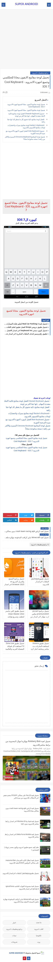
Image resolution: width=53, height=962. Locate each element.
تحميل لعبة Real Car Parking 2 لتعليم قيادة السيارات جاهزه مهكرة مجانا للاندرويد (25, 324)
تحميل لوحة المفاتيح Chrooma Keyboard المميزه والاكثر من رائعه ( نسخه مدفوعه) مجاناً (25, 138)
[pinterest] (24, 958)
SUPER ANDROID (26, 4)
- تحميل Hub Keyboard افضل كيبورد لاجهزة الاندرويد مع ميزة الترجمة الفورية (25, 132)
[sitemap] (28, 958)
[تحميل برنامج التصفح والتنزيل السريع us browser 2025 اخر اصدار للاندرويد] (14, 567)
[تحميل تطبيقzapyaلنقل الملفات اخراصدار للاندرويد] (39, 567)
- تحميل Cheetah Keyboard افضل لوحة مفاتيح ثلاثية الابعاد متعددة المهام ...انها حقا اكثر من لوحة (26, 114)
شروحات (14, 942)
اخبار (14, 922)
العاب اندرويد (38, 929)
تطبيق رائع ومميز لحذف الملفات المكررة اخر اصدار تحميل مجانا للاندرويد (25, 334)
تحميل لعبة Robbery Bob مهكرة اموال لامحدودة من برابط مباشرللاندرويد (28, 743)
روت (38, 942)
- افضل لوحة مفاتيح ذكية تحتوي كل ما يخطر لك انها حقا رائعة (26, 120)
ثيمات (14, 935)
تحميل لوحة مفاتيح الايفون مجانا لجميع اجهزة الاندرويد (26, 110)
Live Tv (38, 922)
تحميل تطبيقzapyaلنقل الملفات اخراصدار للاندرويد (40, 581)
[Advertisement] (26, 40)
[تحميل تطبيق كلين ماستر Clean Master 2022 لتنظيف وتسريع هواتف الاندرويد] (14, 600)
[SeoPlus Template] (42, 953)
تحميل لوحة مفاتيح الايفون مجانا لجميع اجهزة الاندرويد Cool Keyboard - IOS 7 (26, 105)
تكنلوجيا (38, 935)
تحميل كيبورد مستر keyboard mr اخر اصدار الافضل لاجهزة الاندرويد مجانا (25, 330)
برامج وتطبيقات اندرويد (40, 73)
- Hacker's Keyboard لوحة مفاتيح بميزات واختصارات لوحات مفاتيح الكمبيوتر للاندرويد (26, 126)
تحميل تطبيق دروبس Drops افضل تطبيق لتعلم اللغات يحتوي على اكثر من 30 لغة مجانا (25, 327)
